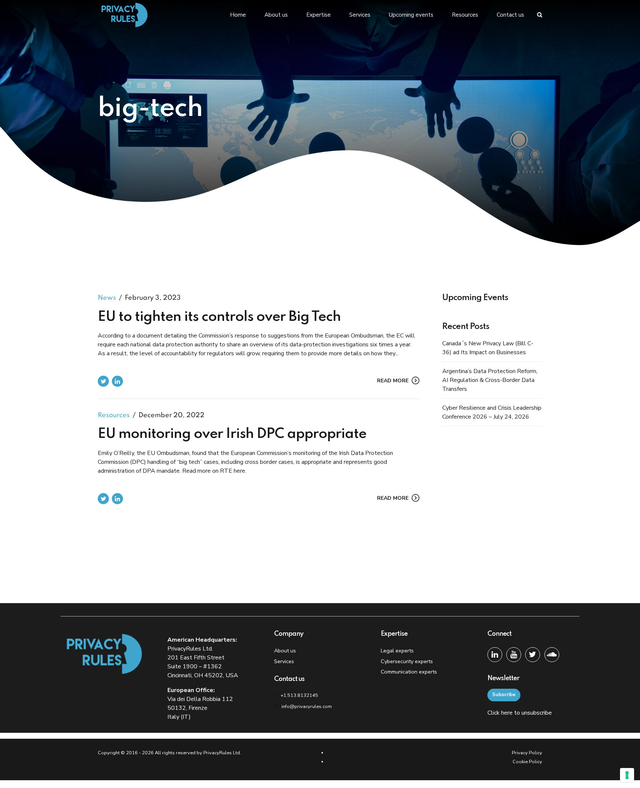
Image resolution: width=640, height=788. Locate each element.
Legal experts (397, 650)
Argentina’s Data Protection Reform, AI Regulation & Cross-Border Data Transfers (489, 380)
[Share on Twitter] (103, 381)
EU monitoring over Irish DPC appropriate (232, 434)
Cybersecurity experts (407, 661)
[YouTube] (513, 654)
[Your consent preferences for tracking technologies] (627, 775)
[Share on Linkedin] (117, 381)
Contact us (510, 15)
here (507, 713)
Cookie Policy (527, 761)
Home (238, 15)
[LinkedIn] (494, 654)
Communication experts (409, 671)
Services (359, 15)
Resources (465, 15)
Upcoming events (411, 15)
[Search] (539, 14)
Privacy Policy (527, 752)
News (107, 298)
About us (276, 15)
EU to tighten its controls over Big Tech (219, 317)
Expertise (318, 15)
